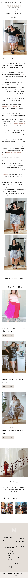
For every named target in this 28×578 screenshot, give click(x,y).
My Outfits (11, 553)
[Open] (7, 508)
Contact (4, 544)
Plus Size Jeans (19, 544)
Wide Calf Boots (19, 546)
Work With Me (5, 545)
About (3, 542)
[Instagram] (12, 513)
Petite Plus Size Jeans (14, 557)
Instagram (5, 174)
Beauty (10, 559)
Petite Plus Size (19, 541)
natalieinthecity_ (9, 498)
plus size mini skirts (19, 123)
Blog (3, 540)
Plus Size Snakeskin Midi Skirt (12, 432)
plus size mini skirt (7, 137)
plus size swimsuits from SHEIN (11, 96)
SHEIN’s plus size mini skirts (10, 106)
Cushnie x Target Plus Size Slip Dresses (13, 329)
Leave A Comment (8, 278)
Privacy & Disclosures (8, 547)
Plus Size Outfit (14, 11)
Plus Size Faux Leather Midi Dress (14, 381)
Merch (10, 555)
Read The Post (8, 335)
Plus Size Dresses (8, 324)
